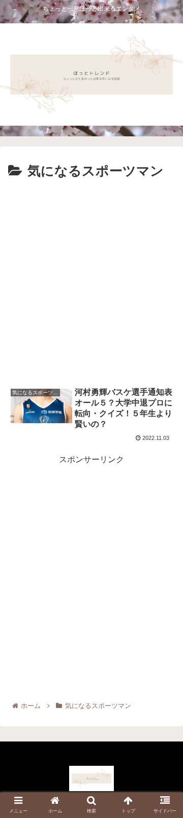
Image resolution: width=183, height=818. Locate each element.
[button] (163, 799)
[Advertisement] (91, 279)
